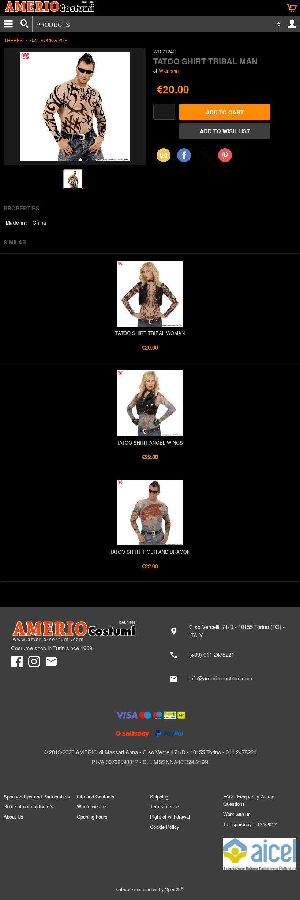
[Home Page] (77, 631)
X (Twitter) (204, 157)
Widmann (169, 70)
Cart (292, 8)
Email (161, 155)
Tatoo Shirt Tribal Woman (150, 332)
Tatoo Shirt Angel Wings (150, 442)
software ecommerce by (150, 889)
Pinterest (225, 155)
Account (292, 24)
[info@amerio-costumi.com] (227, 679)
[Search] (24, 24)
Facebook (184, 155)
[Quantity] (164, 111)
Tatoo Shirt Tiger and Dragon (150, 551)
